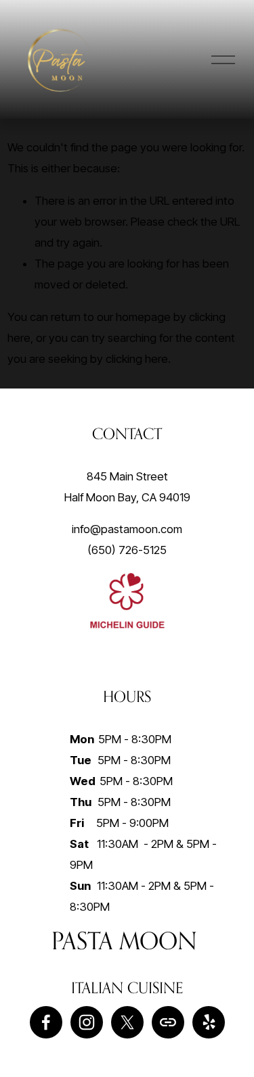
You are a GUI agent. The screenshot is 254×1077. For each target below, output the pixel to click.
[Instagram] (86, 1022)
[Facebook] (46, 1022)
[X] (127, 1022)
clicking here (137, 359)
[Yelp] (208, 1022)
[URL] (168, 1022)
